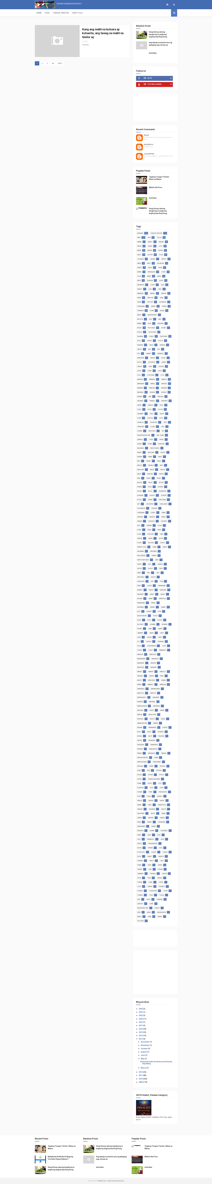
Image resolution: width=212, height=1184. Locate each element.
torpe (161, 882)
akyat (161, 439)
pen (148, 770)
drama (149, 525)
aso (150, 319)
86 (53, 63)
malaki (161, 242)
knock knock (142, 616)
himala (160, 564)
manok (163, 293)
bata (139, 280)
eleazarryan (149, 154)
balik (152, 469)
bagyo (139, 465)
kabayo (139, 590)
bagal (148, 461)
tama (139, 865)
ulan (152, 310)
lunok (139, 650)
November (145, 1045)
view (138, 912)
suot (161, 418)
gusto (160, 340)
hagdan (140, 345)
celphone (149, 504)
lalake (152, 259)
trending (140, 426)
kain (138, 237)
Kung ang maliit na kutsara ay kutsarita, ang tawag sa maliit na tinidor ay (103, 33)
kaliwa (139, 598)
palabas (140, 401)
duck (160, 525)
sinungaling (152, 843)
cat (138, 504)
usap (151, 904)
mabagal (140, 293)
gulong (151, 542)
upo (162, 426)
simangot (150, 839)
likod (139, 371)
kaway (152, 607)
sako (150, 805)
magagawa (141, 659)
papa (156, 757)
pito (160, 783)
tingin (164, 873)
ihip (148, 573)
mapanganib (155, 689)
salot (153, 813)
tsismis (140, 891)
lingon (148, 641)
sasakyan (161, 822)
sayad (154, 826)
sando (162, 818)
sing (162, 839)
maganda (140, 383)
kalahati (140, 594)
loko (160, 371)
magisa (153, 663)
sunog (165, 852)
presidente (163, 792)
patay (139, 246)
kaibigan (163, 590)
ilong (153, 285)
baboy (150, 242)
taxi (150, 869)
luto (162, 375)
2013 (141, 1039)
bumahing (162, 491)
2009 (141, 1082)
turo (151, 895)
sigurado (164, 830)
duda (139, 530)
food (139, 534)
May (143, 1059)
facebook (140, 285)
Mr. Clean (160, 435)
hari (156, 560)
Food (47, 13)
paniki (139, 753)
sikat (139, 835)
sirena (150, 848)
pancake (164, 401)
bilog (150, 482)
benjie (146, 135)
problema (141, 306)
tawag (139, 869)
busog (139, 332)
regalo (159, 796)
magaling (155, 659)
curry (153, 512)
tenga (160, 869)
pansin (163, 753)
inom (160, 267)
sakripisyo (162, 805)
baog (139, 474)
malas (151, 676)
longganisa (151, 646)
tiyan (150, 882)
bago (159, 461)
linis (159, 289)
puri (138, 796)
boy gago (151, 328)
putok (160, 409)
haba (154, 547)
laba (150, 628)
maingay (154, 667)
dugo (161, 280)
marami (140, 388)
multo (152, 719)
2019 (141, 1022)
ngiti (139, 732)
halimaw (153, 551)
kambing (160, 353)
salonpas (140, 813)
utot (160, 246)
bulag (139, 491)
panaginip (154, 744)
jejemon (140, 259)
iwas (139, 585)
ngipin (165, 727)
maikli (153, 383)
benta (161, 474)
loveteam (150, 375)
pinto (150, 783)
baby (160, 457)
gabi (161, 534)
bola (150, 487)
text (165, 422)
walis (139, 916)
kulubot (140, 624)
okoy (150, 736)
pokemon (162, 302)
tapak (160, 865)
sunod (153, 852)
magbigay (140, 663)
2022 (141, 1015)
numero (161, 732)
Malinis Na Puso (155, 187)
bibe (138, 478)
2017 (141, 1025)
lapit (162, 633)
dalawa (140, 336)
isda (162, 285)
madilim (140, 654)
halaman (140, 551)
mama (163, 680)
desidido (151, 521)
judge (149, 585)
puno (139, 409)
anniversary (152, 315)
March (143, 1068)
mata (139, 298)
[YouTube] (164, 4)
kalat (152, 594)
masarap (156, 697)
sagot (162, 800)
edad (149, 530)
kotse (155, 616)
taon (149, 865)
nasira (139, 727)
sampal (150, 818)
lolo (139, 375)
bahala (150, 465)
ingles (153, 577)
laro (150, 366)
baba (150, 457)
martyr (153, 693)
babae (139, 242)
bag (138, 461)
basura (150, 474)
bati (160, 319)
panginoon (153, 749)
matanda (156, 706)
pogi (151, 787)
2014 (141, 1036)
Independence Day (143, 435)
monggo (140, 719)
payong (162, 766)
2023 (141, 1012)
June (143, 1055)
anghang (140, 448)
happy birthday (143, 560)
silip (139, 839)
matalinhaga (142, 706)
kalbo (163, 594)
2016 (141, 1029)
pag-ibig (160, 396)
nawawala (152, 727)
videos (157, 908)
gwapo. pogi (141, 547)
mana (139, 684)
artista (140, 319)
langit (139, 366)
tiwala (159, 878)
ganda (139, 538)
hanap (154, 555)
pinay (139, 783)
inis (149, 349)
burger (163, 495)
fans (159, 530)
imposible (140, 577)
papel (139, 405)
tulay (165, 891)
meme (162, 710)
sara (139, 822)
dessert (164, 521)
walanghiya (161, 912)
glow (161, 538)
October (144, 1049)
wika (149, 916)
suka (139, 418)
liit (138, 641)
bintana (160, 323)
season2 (140, 830)
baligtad (140, 469)
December (145, 1042)
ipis (138, 353)
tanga (164, 306)
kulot (139, 362)
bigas (149, 478)
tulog (159, 237)
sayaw (153, 306)
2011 (141, 1075)
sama (163, 813)
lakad (164, 362)
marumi (152, 388)
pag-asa (161, 736)
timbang (140, 873)
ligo (150, 289)
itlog (161, 255)
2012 (141, 1072)
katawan (140, 607)
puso (150, 409)
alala (162, 310)
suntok (150, 418)
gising (149, 340)
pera (139, 302)
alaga (139, 444)
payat (151, 766)
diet (138, 525)
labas (160, 628)
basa (139, 263)
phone (150, 775)
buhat (163, 328)
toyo (139, 886)
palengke (140, 744)
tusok (161, 895)
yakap (160, 916)
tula (139, 276)
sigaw (152, 830)
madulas (153, 654)
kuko (139, 620)
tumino (140, 895)
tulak (153, 426)
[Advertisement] (150, 939)
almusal (161, 444)
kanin (139, 272)
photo (161, 775)
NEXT (60, 63)
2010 (141, 1079)
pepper (159, 770)
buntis (152, 495)
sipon (139, 848)
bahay (150, 250)
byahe (150, 500)
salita (163, 809)
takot (151, 861)
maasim (140, 379)
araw (139, 250)
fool (139, 340)
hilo (149, 564)
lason (149, 637)
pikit (161, 405)
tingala (153, 873)
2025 (141, 1009)
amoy (139, 315)
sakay (139, 805)
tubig (163, 272)
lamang (140, 633)
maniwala (140, 689)
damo (163, 517)
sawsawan (141, 826)
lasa (139, 637)
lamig (151, 633)
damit (139, 267)
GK (163, 431)
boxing (160, 487)
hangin (162, 345)
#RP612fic (152, 431)
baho (159, 276)
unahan (159, 899)
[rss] (167, 4)
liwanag (161, 641)
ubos (148, 899)
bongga (150, 280)
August (144, 1052)
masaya (140, 702)
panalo (152, 401)
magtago (140, 667)
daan (163, 512)
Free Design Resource (116, 1181)
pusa (149, 796)
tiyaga (139, 882)
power (139, 792)
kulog (160, 620)
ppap (150, 792)
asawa (139, 457)
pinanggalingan (154, 779)
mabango (162, 650)
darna (139, 521)
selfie (162, 414)
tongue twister (156, 233)
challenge (163, 504)
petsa (139, 775)
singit (139, 843)
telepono (153, 422)
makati (150, 671)
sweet (149, 856)
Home (38, 13)
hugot (150, 568)
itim (161, 581)
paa (150, 396)
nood (149, 732)
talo (162, 861)
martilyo (140, 693)
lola (139, 646)
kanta (152, 358)
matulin (150, 298)
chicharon (141, 508)
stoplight (141, 852)
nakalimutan (142, 723)
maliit (139, 680)
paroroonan (141, 762)
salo (151, 414)
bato (149, 263)
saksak (139, 809)
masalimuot (141, 697)
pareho (150, 405)
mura (163, 719)
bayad (139, 323)
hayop (139, 349)
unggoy (140, 904)
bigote (139, 482)
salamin (152, 809)
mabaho (152, 379)
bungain (140, 495)
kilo (138, 611)
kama (150, 598)
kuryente (151, 362)
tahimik (140, 861)
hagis (165, 547)
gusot (162, 542)
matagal (152, 702)
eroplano (163, 336)
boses (139, 328)
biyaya (139, 487)
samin (139, 818)
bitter (161, 482)
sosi (160, 848)
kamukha (140, 358)
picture (150, 302)
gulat (139, 542)
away (149, 276)
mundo (163, 392)
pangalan (151, 272)
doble (151, 336)
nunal (139, 736)
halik (151, 345)
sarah (149, 822)
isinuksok (140, 581)
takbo (150, 246)
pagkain (140, 233)
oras (161, 298)
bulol (150, 491)
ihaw (139, 573)
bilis (149, 323)
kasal (153, 603)
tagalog (140, 422)
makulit (163, 671)
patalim (140, 766)
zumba (139, 431)
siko (158, 835)
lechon (161, 366)
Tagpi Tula (77, 13)
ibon (161, 568)
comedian (140, 512)
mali (162, 676)
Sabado (140, 439)
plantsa (140, 787)
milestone (152, 714)
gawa (150, 538)
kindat (149, 611)
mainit (139, 671)
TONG (151, 439)
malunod (151, 680)
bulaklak (160, 263)
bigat (159, 478)
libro (160, 637)
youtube (140, 921)
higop (139, 564)
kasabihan (141, 603)
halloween (141, 555)
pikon (139, 779)
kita (159, 611)
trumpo (162, 886)
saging (150, 800)
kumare (164, 624)
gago (150, 267)
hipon (139, 568)
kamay (148, 353)
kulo (149, 620)
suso (139, 856)
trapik (149, 886)
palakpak (151, 740)
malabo (140, 676)
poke (161, 787)
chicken (154, 508)
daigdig (152, 517)
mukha (152, 392)
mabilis (164, 379)
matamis (140, 392)
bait (161, 465)
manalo (150, 684)
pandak (140, 749)
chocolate (152, 332)
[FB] (162, 4)
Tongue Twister (61, 13)
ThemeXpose (101, 1181)
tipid (139, 878)
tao (149, 237)
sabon (139, 800)
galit (139, 255)
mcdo (152, 710)
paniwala (151, 753)
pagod (139, 740)
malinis (164, 383)
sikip (149, 835)
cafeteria (162, 500)
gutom (150, 255)
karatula (162, 598)
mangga (163, 684)
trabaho (140, 310)
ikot (157, 573)
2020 (141, 1019)
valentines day (142, 908)
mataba (164, 388)
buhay (160, 250)
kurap (139, 628)
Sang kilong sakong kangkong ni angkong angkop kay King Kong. (158, 34)
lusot (150, 650)
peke (139, 770)
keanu (163, 607)
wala (149, 912)
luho (164, 646)
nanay (155, 723)
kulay (163, 358)
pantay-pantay (142, 757)
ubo (138, 899)
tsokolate (153, 891)
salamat (140, 414)
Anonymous (148, 144)
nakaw (139, 396)
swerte (161, 856)
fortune (150, 534)
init (158, 349)
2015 (141, 1032)
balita (162, 469)
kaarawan (162, 585)
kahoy (151, 590)
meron (139, 714)
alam (150, 444)
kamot (139, 289)
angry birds (154, 448)
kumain (152, 624)
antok (163, 452)
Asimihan (153, 53)
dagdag (140, 517)
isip (152, 581)
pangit (163, 259)
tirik (149, 878)
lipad (150, 371)
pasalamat (157, 762)
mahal (152, 293)
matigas (140, 710)
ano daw (151, 452)
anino (139, 452)
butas (139, 500)
